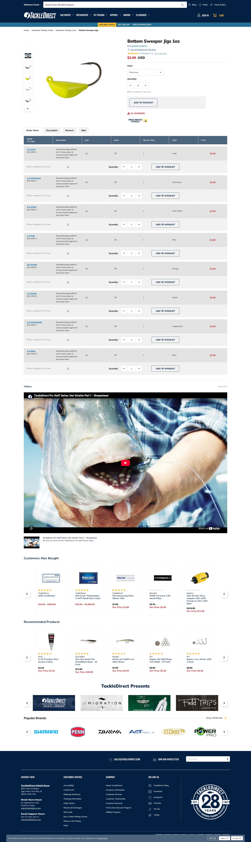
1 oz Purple (32, 293)
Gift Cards (68, 812)
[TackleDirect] (40, 15)
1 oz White (31, 207)
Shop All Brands (214, 718)
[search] (182, 5)
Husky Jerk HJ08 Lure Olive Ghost (123, 660)
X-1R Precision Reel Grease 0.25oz (48, 660)
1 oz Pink (31, 236)
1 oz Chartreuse (34, 178)
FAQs (66, 825)
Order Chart (32, 130)
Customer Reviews (114, 794)
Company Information (115, 790)
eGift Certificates (46, 595)
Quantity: (132, 79)
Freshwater (82, 15)
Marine (126, 15)
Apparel (114, 15)
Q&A (83, 130)
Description (52, 130)
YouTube (157, 803)
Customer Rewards (114, 803)
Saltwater (65, 15)
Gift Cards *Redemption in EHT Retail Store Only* (88, 597)
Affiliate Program (113, 812)
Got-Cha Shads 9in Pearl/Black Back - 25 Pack (86, 662)
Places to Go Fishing (72, 821)
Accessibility (69, 785)
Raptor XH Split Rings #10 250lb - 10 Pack (161, 660)
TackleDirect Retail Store (35, 785)
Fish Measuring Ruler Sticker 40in (123, 597)
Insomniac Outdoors (138, 46)
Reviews (69, 130)
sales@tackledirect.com (31, 808)
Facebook (158, 791)
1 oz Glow (31, 351)
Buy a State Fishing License (75, 816)
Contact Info (69, 790)
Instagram (158, 797)
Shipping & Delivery (72, 794)
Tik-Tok (157, 809)
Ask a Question (160, 53)
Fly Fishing (99, 15)
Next (27, 108)
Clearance (141, 15)
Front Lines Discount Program (118, 808)
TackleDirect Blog (161, 785)
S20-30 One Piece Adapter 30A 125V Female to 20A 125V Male (197, 599)
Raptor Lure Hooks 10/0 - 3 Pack (200, 660)
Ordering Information (72, 799)
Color (130, 65)
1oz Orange (32, 264)
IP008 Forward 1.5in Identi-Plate (160, 597)
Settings (212, 838)
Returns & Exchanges (73, 808)
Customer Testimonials (115, 799)
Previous (27, 46)
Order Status (69, 803)
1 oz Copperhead (34, 322)
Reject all (225, 838)
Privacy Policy (102, 838)
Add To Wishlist (143, 102)
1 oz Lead (31, 149)
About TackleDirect (114, 785)
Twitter (157, 815)
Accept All (237, 838)
